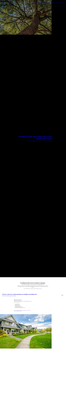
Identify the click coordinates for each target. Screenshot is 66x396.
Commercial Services (52, 2)
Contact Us (63, 2)
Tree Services (33, 2)
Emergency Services (38, 2)
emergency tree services (25, 310)
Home (29, 2)
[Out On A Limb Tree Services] (4, 3)
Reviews (56, 2)
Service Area (60, 2)
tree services (21, 310)
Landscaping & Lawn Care (44, 2)
